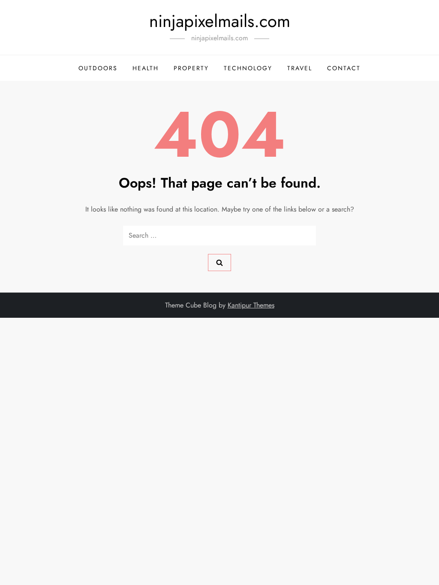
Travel (299, 68)
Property (191, 68)
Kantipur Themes (251, 305)
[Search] (219, 262)
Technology (248, 68)
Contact (344, 68)
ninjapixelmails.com (219, 21)
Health (145, 68)
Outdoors (97, 68)
